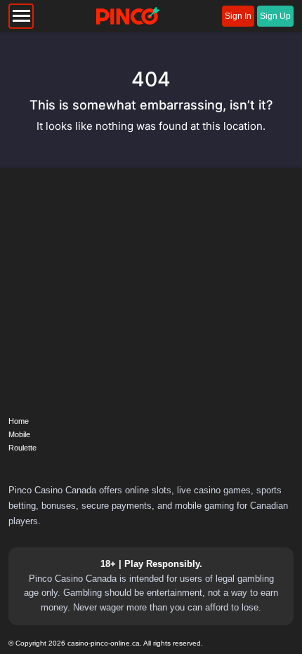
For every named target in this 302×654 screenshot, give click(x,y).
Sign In (238, 16)
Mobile (19, 434)
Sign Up (275, 16)
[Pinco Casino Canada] (127, 16)
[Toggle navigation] (21, 16)
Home (18, 421)
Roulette (22, 447)
